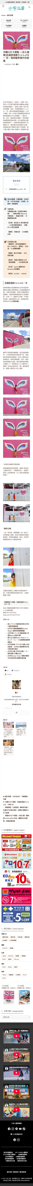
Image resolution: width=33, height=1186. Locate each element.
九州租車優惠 (13, 940)
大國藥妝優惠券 (22, 1154)
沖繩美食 (10, 216)
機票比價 (27, 937)
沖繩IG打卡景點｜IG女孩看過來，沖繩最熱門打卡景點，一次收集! (8, 733)
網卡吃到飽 (18, 253)
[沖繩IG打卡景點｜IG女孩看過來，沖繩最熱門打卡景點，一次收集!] (8, 725)
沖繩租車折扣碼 (10, 1161)
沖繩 (4, 799)
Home (3, 15)
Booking (10, 956)
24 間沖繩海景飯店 (15, 225)
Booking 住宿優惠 (13, 269)
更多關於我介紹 (16, 704)
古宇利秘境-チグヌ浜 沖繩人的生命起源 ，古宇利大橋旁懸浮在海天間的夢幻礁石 (18, 647)
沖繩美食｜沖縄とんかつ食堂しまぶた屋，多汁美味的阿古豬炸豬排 (8, 750)
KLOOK (17, 274)
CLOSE (16, 184)
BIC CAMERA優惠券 (21, 1152)
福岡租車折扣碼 (22, 1161)
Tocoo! (24, 974)
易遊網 (11, 948)
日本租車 (4, 940)
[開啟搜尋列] (29, 7)
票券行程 (13, 937)
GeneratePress (25, 1180)
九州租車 (18, 974)
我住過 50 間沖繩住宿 (21, 223)
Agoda (4, 956)
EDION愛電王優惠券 (9, 1154)
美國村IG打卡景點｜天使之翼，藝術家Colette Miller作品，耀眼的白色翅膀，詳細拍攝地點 (16, 818)
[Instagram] (16, 713)
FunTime (4, 948)
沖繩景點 (25, 796)
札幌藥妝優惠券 (20, 1156)
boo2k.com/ (8, 708)
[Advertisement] (16, 83)
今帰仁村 (11, 804)
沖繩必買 (17, 232)
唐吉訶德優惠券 (20, 244)
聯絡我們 (15, 1172)
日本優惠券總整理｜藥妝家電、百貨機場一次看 (17, 2)
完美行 (10, 959)
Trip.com (16, 959)
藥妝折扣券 (5, 937)
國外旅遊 (10, 15)
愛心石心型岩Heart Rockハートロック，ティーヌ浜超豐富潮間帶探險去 (19, 640)
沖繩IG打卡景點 (10, 802)
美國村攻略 (19, 216)
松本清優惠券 (9, 1156)
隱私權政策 (23, 1172)
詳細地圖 (16, 301)
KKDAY (24, 274)
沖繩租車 (11, 974)
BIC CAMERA (12, 246)
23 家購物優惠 (15, 249)
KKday (10, 967)
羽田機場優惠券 (21, 1158)
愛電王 (20, 246)
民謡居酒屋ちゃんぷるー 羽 (17, 189)
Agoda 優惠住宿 (19, 267)
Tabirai (4, 974)
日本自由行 (16, 796)
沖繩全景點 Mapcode (20, 214)
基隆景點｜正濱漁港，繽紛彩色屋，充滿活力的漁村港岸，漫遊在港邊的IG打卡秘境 (16, 810)
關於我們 (9, 1172)
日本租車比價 (23, 262)
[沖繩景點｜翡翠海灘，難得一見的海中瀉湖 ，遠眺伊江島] (21, 725)
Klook (4, 959)
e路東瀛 (23, 956)
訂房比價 (20, 937)
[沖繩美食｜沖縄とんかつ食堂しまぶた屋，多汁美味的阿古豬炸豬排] (8, 743)
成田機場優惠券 (9, 1158)
